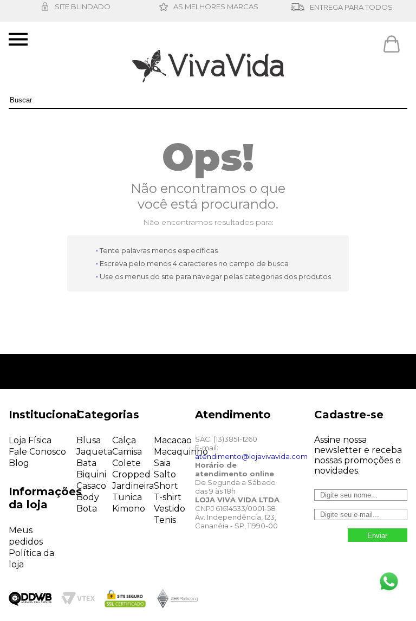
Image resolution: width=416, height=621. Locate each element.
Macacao (173, 440)
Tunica (127, 497)
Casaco (91, 486)
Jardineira (133, 486)
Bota (86, 508)
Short (166, 486)
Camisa (127, 452)
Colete (126, 463)
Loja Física (30, 440)
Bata (86, 463)
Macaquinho (181, 452)
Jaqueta (94, 452)
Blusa (88, 440)
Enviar (377, 536)
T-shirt (167, 497)
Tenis (165, 520)
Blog (19, 463)
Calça (124, 440)
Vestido (169, 508)
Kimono (128, 508)
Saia (162, 463)
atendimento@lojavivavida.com (251, 456)
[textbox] (208, 100)
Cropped (131, 474)
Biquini (91, 474)
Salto (165, 474)
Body (87, 497)
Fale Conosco (37, 452)
